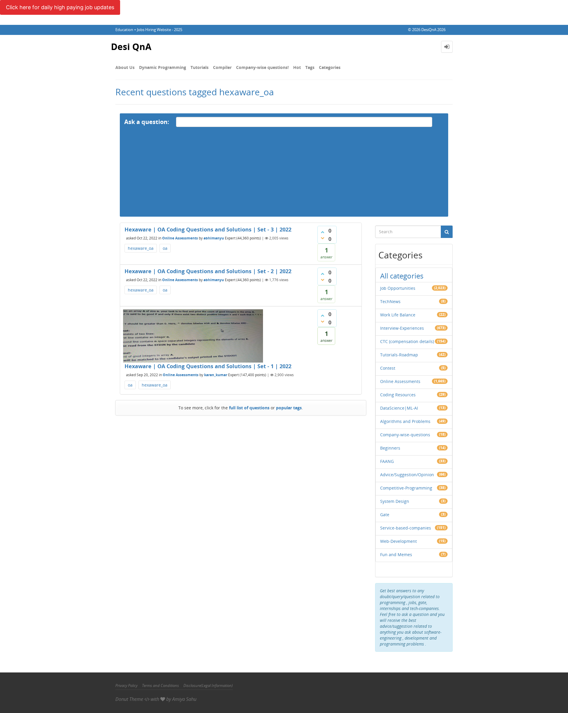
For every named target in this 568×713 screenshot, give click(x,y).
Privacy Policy (126, 685)
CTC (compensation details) (407, 341)
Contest (387, 368)
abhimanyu (214, 238)
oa (165, 248)
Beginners (390, 448)
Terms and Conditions (160, 685)
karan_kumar (215, 374)
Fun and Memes (396, 554)
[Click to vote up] (322, 232)
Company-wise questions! (262, 67)
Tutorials (200, 67)
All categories (401, 276)
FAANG (387, 461)
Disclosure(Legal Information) (208, 685)
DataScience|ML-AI (399, 408)
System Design (394, 501)
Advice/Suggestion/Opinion (407, 474)
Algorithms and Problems (405, 421)
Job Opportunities (397, 288)
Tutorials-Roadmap (399, 355)
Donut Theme (129, 699)
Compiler (222, 67)
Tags (309, 67)
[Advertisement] (284, 175)
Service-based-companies (405, 528)
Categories (330, 67)
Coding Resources (398, 394)
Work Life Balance (397, 315)
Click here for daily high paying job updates (60, 7)
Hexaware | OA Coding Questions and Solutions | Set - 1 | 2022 (208, 366)
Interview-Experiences (402, 328)
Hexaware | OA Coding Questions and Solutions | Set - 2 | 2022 (208, 271)
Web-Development (398, 541)
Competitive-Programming (406, 488)
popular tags (289, 408)
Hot (297, 67)
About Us (125, 67)
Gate (384, 514)
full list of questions (249, 408)
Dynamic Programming (162, 67)
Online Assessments (180, 238)
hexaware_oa (141, 248)
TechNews (390, 301)
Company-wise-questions (405, 434)
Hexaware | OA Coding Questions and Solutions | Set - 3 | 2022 (208, 229)
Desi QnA (131, 47)
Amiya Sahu (184, 699)
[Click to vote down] (322, 238)
